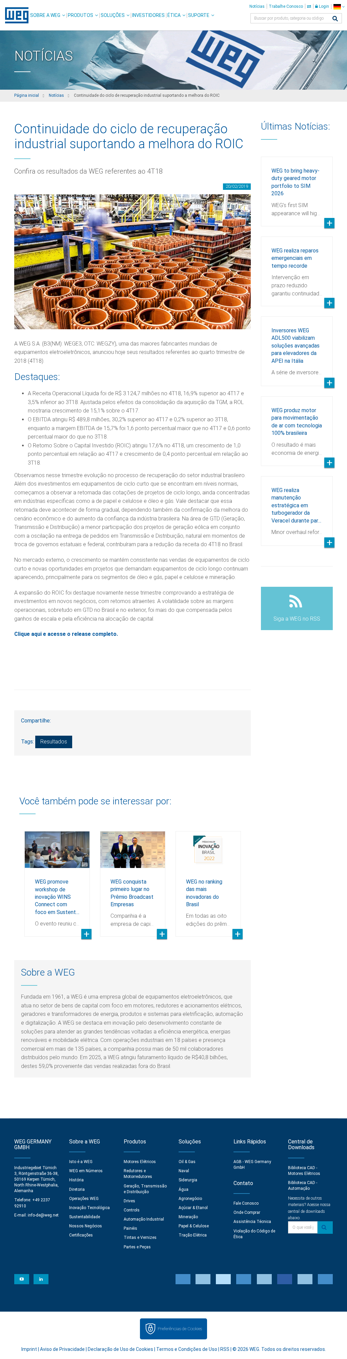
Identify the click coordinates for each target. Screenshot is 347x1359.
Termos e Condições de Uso (186, 1349)
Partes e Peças (137, 1247)
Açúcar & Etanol (193, 1207)
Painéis (130, 1228)
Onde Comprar (246, 1212)
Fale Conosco (246, 1203)
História (76, 1180)
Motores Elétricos (140, 1161)
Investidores (148, 15)
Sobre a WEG (45, 15)
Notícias (257, 6)
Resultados (53, 741)
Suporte (198, 15)
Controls (132, 1210)
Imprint (29, 1349)
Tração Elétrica (193, 1235)
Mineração (188, 1217)
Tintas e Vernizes (140, 1237)
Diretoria (77, 1189)
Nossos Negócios (85, 1226)
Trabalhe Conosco (286, 6)
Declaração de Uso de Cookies (120, 1349)
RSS (224, 1349)
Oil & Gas (187, 1161)
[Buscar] (335, 19)
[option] (57, 879)
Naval (184, 1170)
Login (323, 6)
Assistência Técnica (252, 1221)
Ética (174, 15)
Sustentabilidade (84, 1217)
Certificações (81, 1235)
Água (183, 1189)
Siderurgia (188, 1180)
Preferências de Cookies (180, 1328)
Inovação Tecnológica (89, 1207)
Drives (129, 1201)
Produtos (80, 15)
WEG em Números (86, 1170)
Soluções (113, 15)
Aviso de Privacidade (62, 1349)
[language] (339, 6)
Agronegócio (190, 1198)
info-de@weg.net (43, 1215)
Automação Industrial (144, 1219)
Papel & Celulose (194, 1226)
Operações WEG (84, 1198)
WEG (14, 15)
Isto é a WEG (81, 1161)
